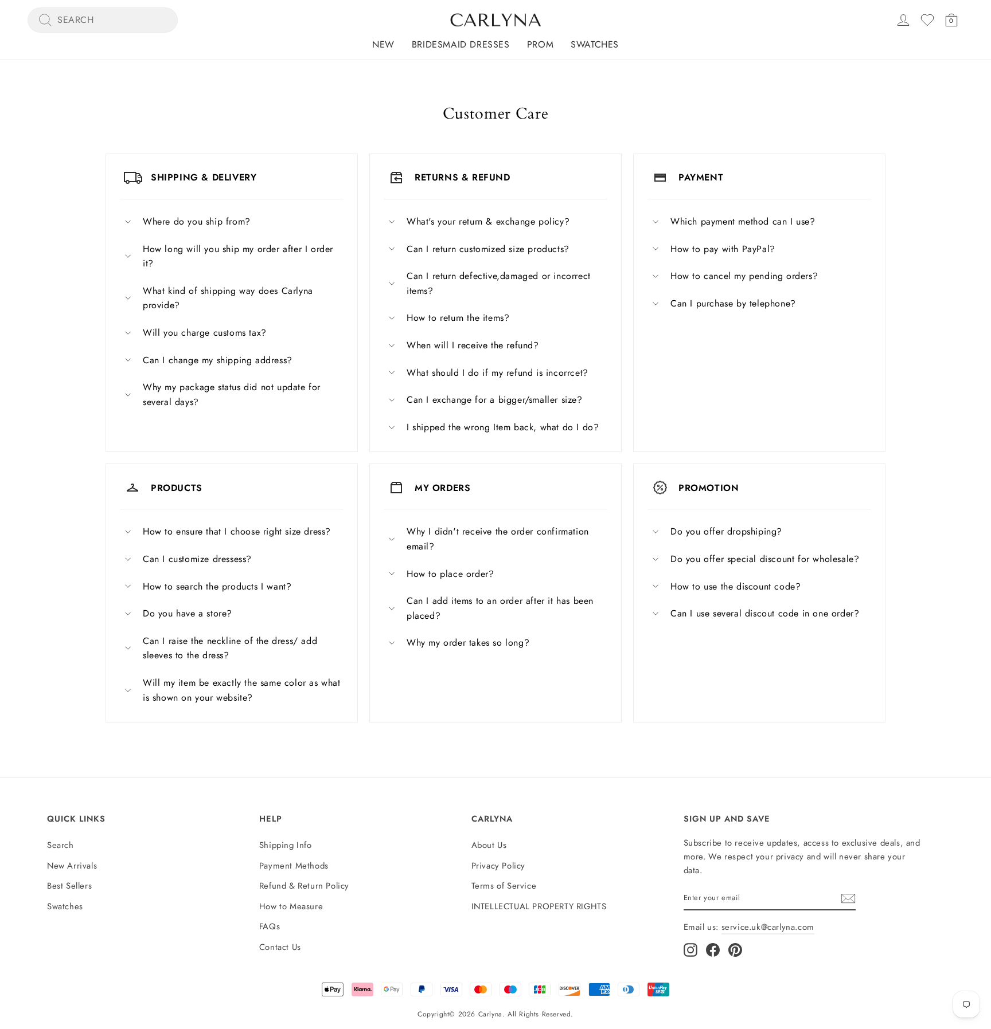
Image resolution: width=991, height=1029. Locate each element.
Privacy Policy (498, 865)
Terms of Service (504, 885)
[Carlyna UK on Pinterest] (735, 950)
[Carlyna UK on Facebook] (713, 950)
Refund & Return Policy (304, 885)
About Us (489, 845)
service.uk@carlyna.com (767, 927)
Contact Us (280, 947)
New (383, 44)
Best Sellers (69, 885)
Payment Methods (294, 865)
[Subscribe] (848, 898)
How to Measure (291, 906)
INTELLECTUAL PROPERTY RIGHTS (539, 906)
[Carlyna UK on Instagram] (690, 950)
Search (60, 845)
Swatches (595, 44)
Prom (540, 44)
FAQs (269, 926)
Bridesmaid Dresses (461, 44)
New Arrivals (72, 865)
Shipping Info (285, 845)
